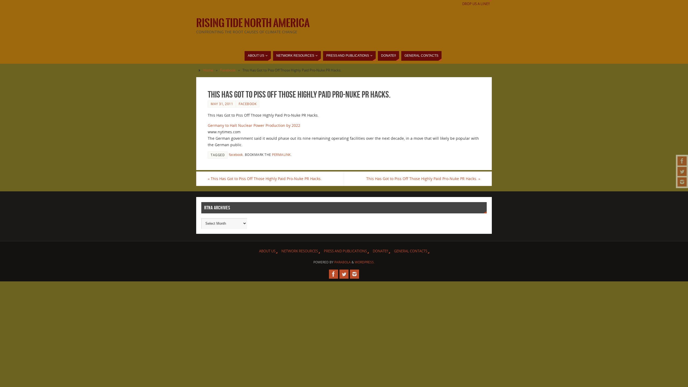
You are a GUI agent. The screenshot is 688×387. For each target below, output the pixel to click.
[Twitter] (682, 171)
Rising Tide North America (253, 23)
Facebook (228, 70)
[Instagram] (682, 182)
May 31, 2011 (222, 104)
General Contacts (410, 251)
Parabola (342, 262)
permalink (281, 154)
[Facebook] (682, 161)
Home (208, 70)
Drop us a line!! (476, 4)
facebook (236, 154)
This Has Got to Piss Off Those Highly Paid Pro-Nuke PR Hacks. (265, 178)
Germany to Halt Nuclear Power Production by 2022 (254, 125)
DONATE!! (380, 251)
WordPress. (365, 262)
